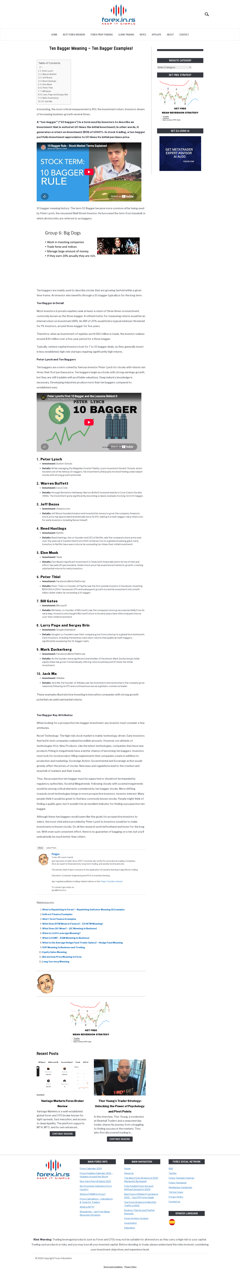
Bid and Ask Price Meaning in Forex (62, 957)
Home (54, 34)
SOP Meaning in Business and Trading (63, 947)
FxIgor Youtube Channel (181, 1178)
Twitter (173, 1173)
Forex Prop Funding (102, 34)
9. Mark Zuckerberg (49, 98)
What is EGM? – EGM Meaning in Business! (65, 938)
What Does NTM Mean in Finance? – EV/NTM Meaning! (72, 923)
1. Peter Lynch (46, 71)
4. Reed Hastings (48, 81)
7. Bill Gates (45, 91)
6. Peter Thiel (46, 88)
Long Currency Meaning (55, 961)
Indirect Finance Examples (57, 914)
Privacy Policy (176, 1197)
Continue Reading (62, 1133)
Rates (143, 34)
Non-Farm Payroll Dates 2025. (95, 1181)
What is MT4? (87, 1207)
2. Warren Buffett (48, 74)
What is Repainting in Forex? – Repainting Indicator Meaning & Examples (83, 909)
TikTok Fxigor (176, 1192)
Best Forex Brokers (74, 34)
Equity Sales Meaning (54, 952)
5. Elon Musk (46, 84)
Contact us (174, 1201)
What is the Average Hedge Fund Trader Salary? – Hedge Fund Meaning (82, 942)
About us (129, 1173)
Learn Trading (126, 34)
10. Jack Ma (46, 101)
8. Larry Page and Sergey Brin (54, 94)
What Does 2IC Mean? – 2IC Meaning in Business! (69, 928)
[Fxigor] (43, 864)
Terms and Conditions (113, 1267)
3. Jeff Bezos (46, 77)
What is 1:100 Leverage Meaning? (61, 933)
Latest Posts (51, 848)
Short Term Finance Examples (59, 919)
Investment (130, 1223)
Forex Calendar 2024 (91, 1168)
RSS (171, 1168)
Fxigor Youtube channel (111, 881)
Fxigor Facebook (178, 1182)
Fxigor (56, 854)
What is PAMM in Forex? (93, 1194)
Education (129, 1228)
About (170, 34)
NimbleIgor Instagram (180, 1187)
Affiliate (156, 34)
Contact (184, 34)
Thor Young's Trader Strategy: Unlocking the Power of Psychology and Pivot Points (120, 1106)
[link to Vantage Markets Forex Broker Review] (62, 1077)
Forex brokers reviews (136, 1218)
